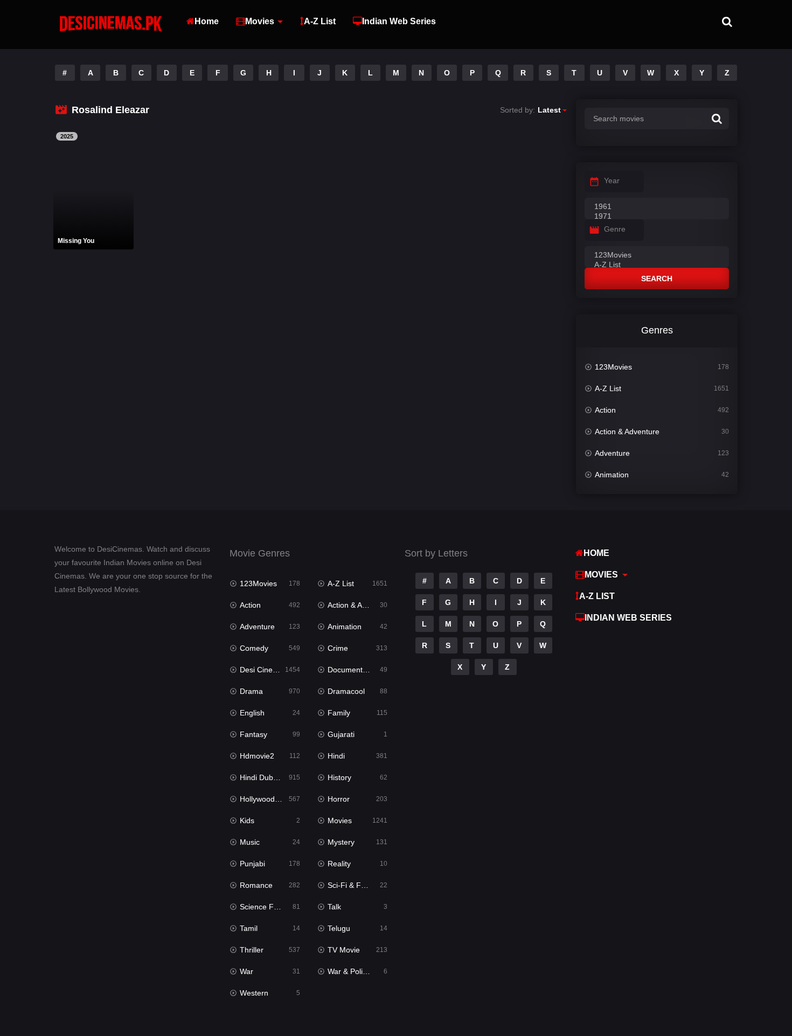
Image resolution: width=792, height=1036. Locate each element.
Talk (334, 906)
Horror (339, 799)
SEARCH (656, 278)
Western (254, 993)
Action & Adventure (627, 431)
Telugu (339, 928)
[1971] (656, 216)
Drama (251, 691)
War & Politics (351, 971)
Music (250, 842)
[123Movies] (656, 255)
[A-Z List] (656, 265)
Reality (339, 863)
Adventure (612, 453)
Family (339, 712)
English (252, 712)
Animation (612, 474)
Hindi (336, 756)
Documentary (350, 669)
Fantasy (253, 734)
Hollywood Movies (270, 799)
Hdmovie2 (257, 756)
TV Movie (344, 949)
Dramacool (346, 691)
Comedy (254, 648)
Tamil (249, 928)
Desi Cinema (261, 669)
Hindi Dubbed (263, 777)
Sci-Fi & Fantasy (356, 885)
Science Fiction (265, 906)
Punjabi (252, 863)
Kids (247, 820)
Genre (615, 229)
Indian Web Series (399, 21)
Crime (338, 648)
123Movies (613, 367)
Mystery (341, 842)
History (339, 777)
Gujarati (341, 734)
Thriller (251, 949)
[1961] (656, 207)
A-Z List (320, 21)
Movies (259, 21)
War (246, 971)
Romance (256, 885)
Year (612, 180)
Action (605, 410)
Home (206, 21)
